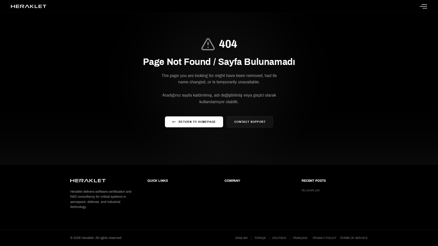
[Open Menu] (423, 6)
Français (300, 238)
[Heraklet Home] (28, 6)
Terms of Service (354, 238)
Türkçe (260, 238)
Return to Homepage (197, 121)
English (241, 238)
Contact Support (250, 121)
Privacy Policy (324, 238)
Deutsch (279, 238)
